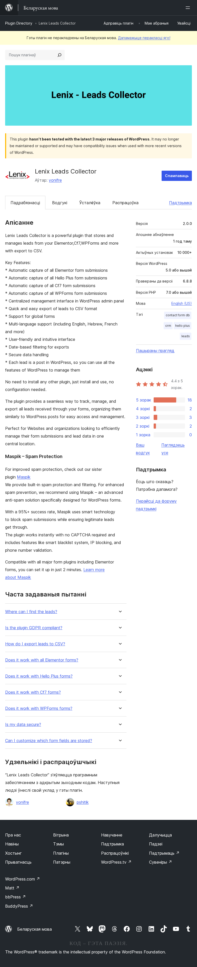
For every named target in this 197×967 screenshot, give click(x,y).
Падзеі (155, 843)
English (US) (181, 303)
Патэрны (61, 862)
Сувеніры (160, 862)
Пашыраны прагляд (155, 350)
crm (168, 326)
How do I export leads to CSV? (35, 644)
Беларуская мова (34, 929)
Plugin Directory (18, 23)
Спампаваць (177, 175)
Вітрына (61, 835)
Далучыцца (160, 835)
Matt (12, 887)
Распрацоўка (125, 202)
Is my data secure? (23, 724)
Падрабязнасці (25, 202)
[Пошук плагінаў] (59, 55)
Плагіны (61, 853)
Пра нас (13, 835)
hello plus (182, 326)
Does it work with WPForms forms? (38, 708)
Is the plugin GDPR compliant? (33, 627)
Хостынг (13, 853)
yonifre (55, 180)
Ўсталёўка (89, 202)
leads (185, 336)
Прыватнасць (18, 862)
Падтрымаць (164, 853)
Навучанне (111, 835)
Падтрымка (180, 202)
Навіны (12, 843)
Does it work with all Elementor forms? (41, 660)
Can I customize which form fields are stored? (48, 740)
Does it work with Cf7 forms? (33, 692)
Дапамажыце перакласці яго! (144, 38)
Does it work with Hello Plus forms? (39, 676)
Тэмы (58, 843)
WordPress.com (22, 879)
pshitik (83, 802)
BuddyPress (19, 906)
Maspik (24, 477)
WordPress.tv (116, 862)
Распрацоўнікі (115, 853)
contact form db (178, 315)
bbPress (15, 896)
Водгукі (59, 202)
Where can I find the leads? (31, 611)
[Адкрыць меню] (189, 7)
